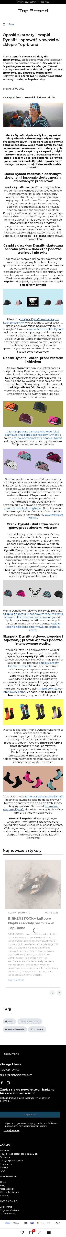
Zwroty (4, 1167)
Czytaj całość (16, 980)
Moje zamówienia (9, 1210)
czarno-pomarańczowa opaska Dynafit (37, 438)
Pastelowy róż (49, 688)
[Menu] (49, 1232)
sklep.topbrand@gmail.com (16, 1074)
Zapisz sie (30, 1114)
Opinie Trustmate (9, 1192)
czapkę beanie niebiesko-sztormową (33, 625)
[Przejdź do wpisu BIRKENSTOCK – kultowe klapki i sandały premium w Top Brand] (33, 884)
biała (25, 508)
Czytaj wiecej (11, 1130)
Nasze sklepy (7, 1188)
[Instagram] (8, 1082)
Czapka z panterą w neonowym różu (27, 613)
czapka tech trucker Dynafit (45, 329)
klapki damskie (19, 912)
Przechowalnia (8, 1213)
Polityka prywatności (11, 1160)
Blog (11, 24)
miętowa (35, 508)
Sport (19, 97)
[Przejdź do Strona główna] (4, 24)
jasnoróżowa (13, 508)
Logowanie (6, 1206)
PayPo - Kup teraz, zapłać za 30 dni (19, 1153)
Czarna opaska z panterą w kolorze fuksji (33, 431)
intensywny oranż (14, 691)
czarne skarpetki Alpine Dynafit (43, 796)
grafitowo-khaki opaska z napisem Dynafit (32, 434)
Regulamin (6, 1164)
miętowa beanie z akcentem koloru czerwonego (33, 615)
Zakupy (41, 97)
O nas (3, 1182)
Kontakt (4, 1195)
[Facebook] (1, 1082)
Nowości (30, 97)
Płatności (5, 1150)
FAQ (2, 1170)
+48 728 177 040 (10, 1070)
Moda (51, 97)
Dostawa (5, 1157)
